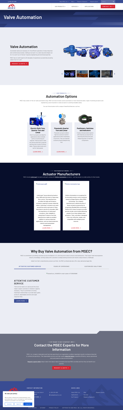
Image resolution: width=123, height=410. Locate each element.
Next (114, 74)
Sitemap (42, 407)
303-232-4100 (12, 1)
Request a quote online (34, 361)
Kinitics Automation (60, 177)
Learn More (37, 151)
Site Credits (32, 407)
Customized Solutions (93, 266)
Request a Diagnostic (82, 1)
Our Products (74, 397)
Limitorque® (34, 177)
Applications (74, 394)
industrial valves (69, 356)
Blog (72, 1)
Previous (62, 74)
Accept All (28, 404)
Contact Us (107, 6)
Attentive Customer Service (30, 266)
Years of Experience (61, 266)
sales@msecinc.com (56, 395)
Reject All (19, 404)
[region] (18, 399)
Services (86, 394)
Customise (9, 404)
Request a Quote (94, 1)
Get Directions (33, 397)
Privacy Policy (54, 407)
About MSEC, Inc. (63, 1)
